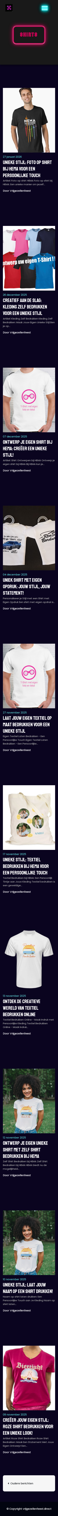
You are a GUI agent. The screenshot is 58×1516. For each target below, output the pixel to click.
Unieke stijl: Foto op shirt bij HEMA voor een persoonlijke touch (27, 169)
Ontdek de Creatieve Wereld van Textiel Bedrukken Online (21, 1008)
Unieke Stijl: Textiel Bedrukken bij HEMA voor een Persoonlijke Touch (26, 866)
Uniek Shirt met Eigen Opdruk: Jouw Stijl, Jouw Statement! (26, 586)
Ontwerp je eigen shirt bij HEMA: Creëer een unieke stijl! (27, 448)
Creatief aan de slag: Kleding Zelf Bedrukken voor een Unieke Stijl (25, 307)
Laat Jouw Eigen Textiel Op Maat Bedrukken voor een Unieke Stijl (27, 724)
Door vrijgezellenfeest (17, 191)
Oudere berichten (21, 1483)
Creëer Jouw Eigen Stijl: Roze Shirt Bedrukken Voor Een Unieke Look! (28, 1426)
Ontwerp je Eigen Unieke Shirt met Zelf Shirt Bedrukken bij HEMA (25, 1149)
